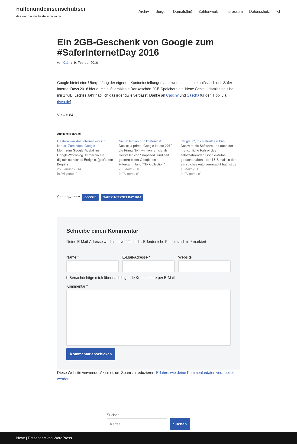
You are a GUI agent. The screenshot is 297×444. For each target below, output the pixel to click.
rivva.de (63, 102)
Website (185, 257)
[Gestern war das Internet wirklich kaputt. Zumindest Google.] (88, 157)
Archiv (144, 11)
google (90, 197)
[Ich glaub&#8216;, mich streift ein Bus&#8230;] (212, 157)
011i (66, 62)
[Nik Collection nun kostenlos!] (150, 157)
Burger (161, 11)
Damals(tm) (182, 11)
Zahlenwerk (208, 11)
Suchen (113, 415)
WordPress (63, 438)
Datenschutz (259, 11)
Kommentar (77, 286)
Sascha (193, 95)
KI (278, 11)
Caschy (172, 95)
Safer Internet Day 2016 (122, 197)
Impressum (234, 11)
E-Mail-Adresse (136, 257)
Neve (20, 438)
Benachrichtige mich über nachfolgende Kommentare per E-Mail (122, 278)
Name (72, 257)
